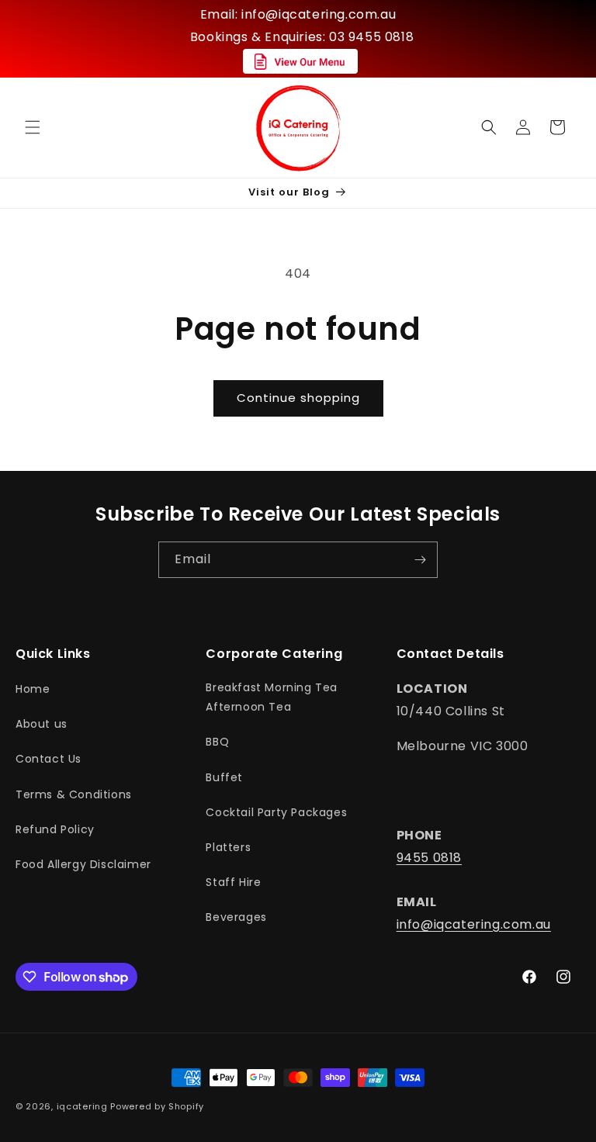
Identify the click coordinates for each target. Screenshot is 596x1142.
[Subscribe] (420, 560)
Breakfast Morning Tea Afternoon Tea (272, 697)
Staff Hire (233, 882)
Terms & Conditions (74, 794)
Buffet (224, 777)
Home (33, 689)
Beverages (236, 917)
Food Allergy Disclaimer (83, 864)
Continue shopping (298, 397)
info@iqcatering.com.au (474, 924)
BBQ (217, 741)
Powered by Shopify (157, 1106)
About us (42, 724)
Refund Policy (55, 829)
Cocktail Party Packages (276, 812)
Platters (228, 847)
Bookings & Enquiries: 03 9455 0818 (302, 37)
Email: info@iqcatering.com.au (298, 14)
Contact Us (48, 759)
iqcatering (82, 1106)
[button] (33, 127)
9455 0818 (429, 858)
